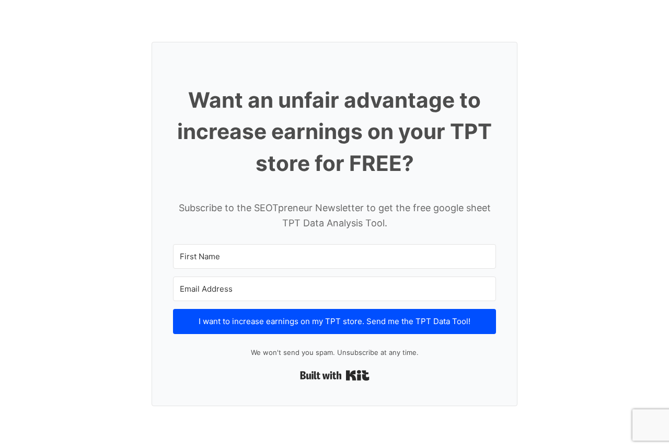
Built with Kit (335, 375)
